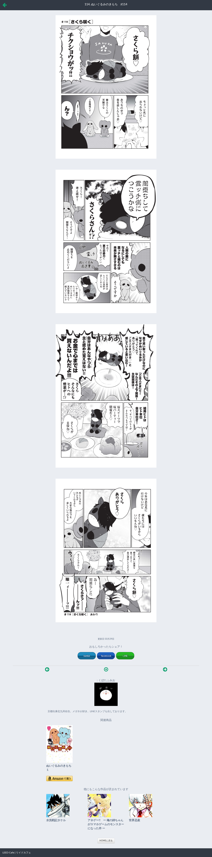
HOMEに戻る (106, 841)
